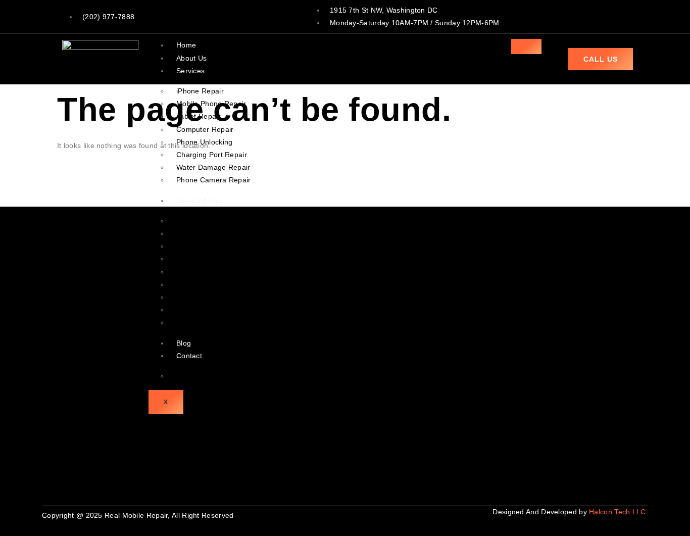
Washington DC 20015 (213, 310)
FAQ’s (186, 376)
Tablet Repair (198, 116)
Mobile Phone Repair (211, 104)
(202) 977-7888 (108, 17)
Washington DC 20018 (213, 297)
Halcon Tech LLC (618, 512)
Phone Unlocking (204, 142)
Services (190, 71)
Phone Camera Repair (213, 180)
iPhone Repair (200, 91)
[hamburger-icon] (526, 46)
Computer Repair (205, 129)
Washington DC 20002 (213, 233)
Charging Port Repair (211, 155)
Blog (183, 343)
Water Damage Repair (213, 167)
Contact (189, 356)
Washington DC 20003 (213, 246)
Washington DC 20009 (213, 259)
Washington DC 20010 (213, 272)
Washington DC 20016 (213, 322)
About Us (191, 58)
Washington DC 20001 (213, 221)
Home (186, 45)
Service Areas (199, 201)
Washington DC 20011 (213, 284)
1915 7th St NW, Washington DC (384, 10)
